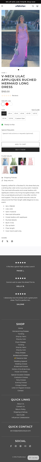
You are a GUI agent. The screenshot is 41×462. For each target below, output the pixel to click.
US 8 (22, 113)
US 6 (16, 113)
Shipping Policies (10, 177)
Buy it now (20, 150)
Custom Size (20, 118)
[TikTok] (30, 446)
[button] (18, 69)
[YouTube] (25, 446)
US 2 (4, 113)
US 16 (11, 118)
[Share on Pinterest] (12, 241)
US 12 (35, 113)
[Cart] (37, 6)
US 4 (10, 113)
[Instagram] (16, 446)
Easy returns (8, 180)
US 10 (28, 113)
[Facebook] (11, 446)
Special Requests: (7, 130)
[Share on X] (7, 241)
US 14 (4, 118)
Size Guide (36, 110)
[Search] (33, 6)
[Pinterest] (20, 446)
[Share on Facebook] (2, 241)
